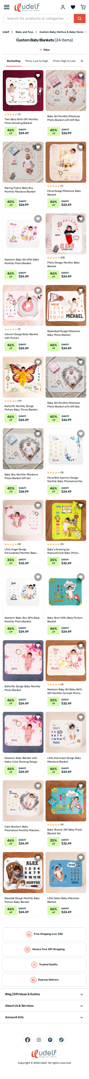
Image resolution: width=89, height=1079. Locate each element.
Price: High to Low (64, 60)
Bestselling (13, 60)
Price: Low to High (36, 60)
